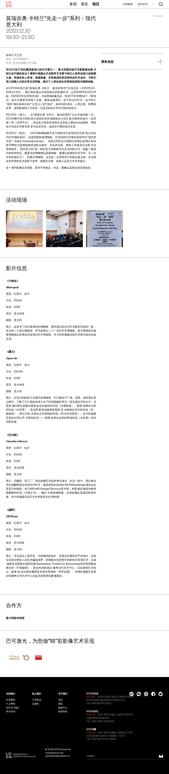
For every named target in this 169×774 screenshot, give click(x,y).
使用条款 (63, 711)
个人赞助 (10, 704)
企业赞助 (10, 700)
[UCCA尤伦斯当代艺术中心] (8, 4)
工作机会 (36, 700)
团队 (60, 704)
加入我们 (36, 694)
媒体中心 (63, 707)
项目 (96, 4)
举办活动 (10, 711)
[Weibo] (131, 694)
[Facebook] (153, 694)
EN (153, 4)
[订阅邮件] (161, 756)
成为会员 (143, 4)
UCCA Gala (12, 707)
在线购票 (128, 4)
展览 (84, 4)
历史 (60, 700)
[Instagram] (146, 694)
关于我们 (63, 694)
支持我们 (10, 694)
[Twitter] (160, 694)
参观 (73, 4)
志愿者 (35, 704)
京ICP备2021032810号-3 (57, 756)
